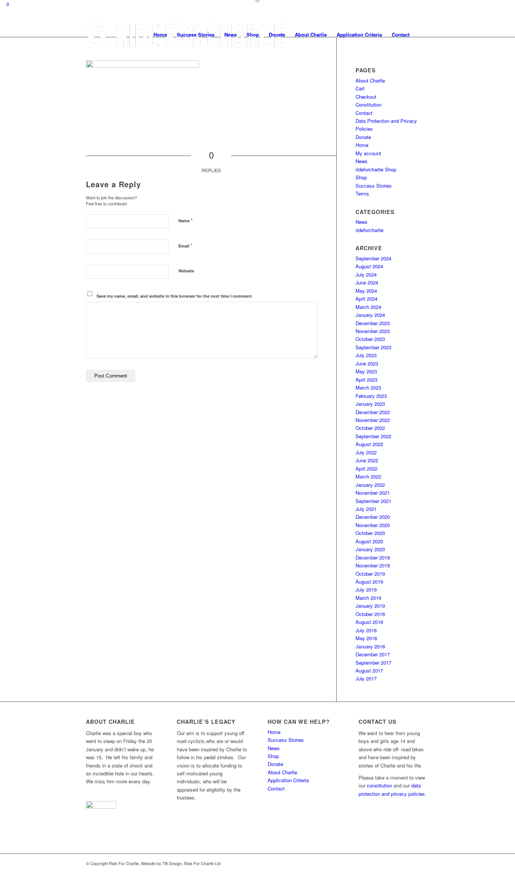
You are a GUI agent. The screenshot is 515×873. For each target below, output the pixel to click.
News (362, 161)
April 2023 (366, 379)
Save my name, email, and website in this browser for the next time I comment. (175, 296)
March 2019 (368, 597)
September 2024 (373, 258)
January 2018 (370, 646)
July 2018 (366, 630)
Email (185, 245)
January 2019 (370, 605)
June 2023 (367, 363)
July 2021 (366, 508)
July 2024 (366, 274)
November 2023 (373, 331)
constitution (379, 785)
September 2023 (373, 347)
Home (362, 144)
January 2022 (370, 484)
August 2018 (369, 621)
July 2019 (366, 589)
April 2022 (366, 468)
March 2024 (368, 306)
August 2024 (369, 266)
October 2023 (370, 338)
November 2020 (373, 525)
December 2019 (373, 557)
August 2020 (369, 541)
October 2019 (370, 573)
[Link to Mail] (423, 863)
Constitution (369, 104)
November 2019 (373, 565)
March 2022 (368, 476)
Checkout (366, 96)
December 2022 (373, 412)
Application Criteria (288, 780)
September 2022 (373, 436)
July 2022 (366, 452)
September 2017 (373, 662)
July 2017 (366, 678)
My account (368, 153)
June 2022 (367, 460)
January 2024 (370, 314)
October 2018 (370, 614)
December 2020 (373, 516)
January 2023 (370, 403)
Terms (362, 193)
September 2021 (373, 501)
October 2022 (370, 427)
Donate (363, 137)
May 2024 (366, 290)
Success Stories (374, 185)
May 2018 (366, 638)
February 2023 (371, 395)
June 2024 (367, 282)
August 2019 (369, 581)
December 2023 (373, 323)
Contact (364, 112)
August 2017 (369, 670)
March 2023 (368, 387)
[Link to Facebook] (412, 863)
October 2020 (370, 533)
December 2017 (373, 654)
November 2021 (373, 492)
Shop (361, 177)
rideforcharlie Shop (376, 169)
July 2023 (366, 355)
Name (185, 220)
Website (186, 271)
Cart (360, 88)
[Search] (421, 35)
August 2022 (369, 444)
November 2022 (373, 420)
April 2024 (366, 298)
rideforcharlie (369, 230)
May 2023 (366, 371)
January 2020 (370, 549)
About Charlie (370, 80)
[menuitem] (160, 35)
